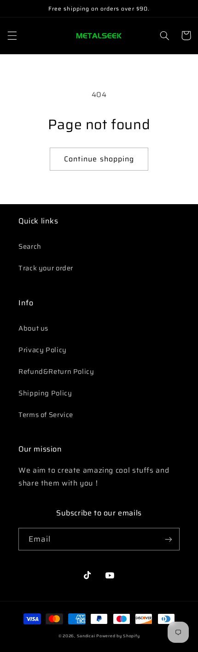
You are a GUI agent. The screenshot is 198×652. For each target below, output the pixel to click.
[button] (12, 35)
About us (33, 328)
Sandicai (86, 636)
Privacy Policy (42, 349)
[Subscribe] (168, 539)
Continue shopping (99, 159)
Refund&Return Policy (56, 371)
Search (29, 246)
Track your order (45, 268)
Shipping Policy (45, 393)
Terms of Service (45, 414)
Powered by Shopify (118, 636)
